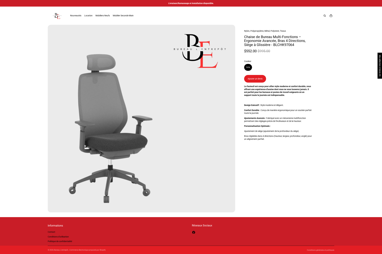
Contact (51, 232)
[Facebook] (193, 232)
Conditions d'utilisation (58, 236)
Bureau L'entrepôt (61, 250)
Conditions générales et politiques (320, 250)
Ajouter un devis (255, 78)
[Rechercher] (324, 15)
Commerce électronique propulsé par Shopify (87, 250)
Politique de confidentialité (60, 241)
